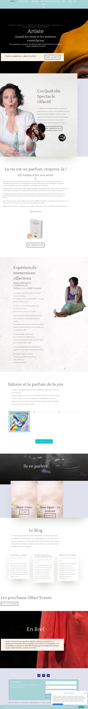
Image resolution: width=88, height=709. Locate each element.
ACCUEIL (12, 1)
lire (24, 512)
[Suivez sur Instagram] (38, 675)
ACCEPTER (81, 706)
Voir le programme (9, 603)
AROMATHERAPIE (24, 702)
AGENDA (64, 1)
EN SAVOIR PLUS (53, 128)
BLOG (75, 1)
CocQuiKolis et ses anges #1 (19, 555)
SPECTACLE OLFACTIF (23, 1)
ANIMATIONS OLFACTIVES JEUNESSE (50, 1)
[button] (85, 693)
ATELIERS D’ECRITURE (14, 702)
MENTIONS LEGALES (34, 702)
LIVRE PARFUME (35, 1)
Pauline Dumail (16, 558)
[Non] (86, 707)
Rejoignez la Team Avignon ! (68, 555)
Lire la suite (52, 57)
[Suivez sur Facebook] (43, 675)
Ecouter (50, 515)
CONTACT (44, 4)
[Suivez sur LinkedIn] (48, 675)
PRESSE (70, 1)
